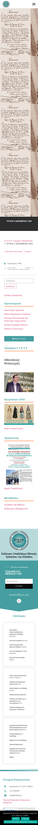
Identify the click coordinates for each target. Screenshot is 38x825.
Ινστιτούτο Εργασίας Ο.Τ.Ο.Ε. (19, 640)
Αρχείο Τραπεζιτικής (13, 488)
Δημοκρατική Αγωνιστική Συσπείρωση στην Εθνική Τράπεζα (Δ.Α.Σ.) (17, 751)
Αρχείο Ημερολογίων (13, 428)
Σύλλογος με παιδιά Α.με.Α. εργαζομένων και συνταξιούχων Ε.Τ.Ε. (18, 701)
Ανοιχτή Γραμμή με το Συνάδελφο (16, 735)
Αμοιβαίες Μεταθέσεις (14, 505)
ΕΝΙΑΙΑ (12, 757)
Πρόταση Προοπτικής (16, 744)
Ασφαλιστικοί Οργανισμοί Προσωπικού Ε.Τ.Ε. (17, 683)
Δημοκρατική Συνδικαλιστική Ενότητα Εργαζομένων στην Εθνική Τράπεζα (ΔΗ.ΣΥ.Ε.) (18, 727)
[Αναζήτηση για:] (19, 281)
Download (27, 251)
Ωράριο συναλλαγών (13, 329)
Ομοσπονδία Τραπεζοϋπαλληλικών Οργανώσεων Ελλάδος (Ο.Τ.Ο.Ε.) (16, 633)
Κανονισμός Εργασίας (14, 310)
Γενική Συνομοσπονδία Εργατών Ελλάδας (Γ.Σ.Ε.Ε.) (18, 646)
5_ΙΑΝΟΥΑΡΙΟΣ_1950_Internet (13, 251)
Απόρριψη (25, 818)
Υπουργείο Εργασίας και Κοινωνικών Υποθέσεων (17, 708)
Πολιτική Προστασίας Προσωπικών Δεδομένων (21, 822)
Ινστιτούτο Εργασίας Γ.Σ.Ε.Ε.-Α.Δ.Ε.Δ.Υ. (18, 652)
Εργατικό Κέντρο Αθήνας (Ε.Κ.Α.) (17, 658)
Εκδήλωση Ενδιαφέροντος (16, 509)
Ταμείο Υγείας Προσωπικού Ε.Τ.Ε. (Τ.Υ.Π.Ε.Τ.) (18, 676)
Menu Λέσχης (20, 339)
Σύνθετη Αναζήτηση (13, 295)
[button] (33, 4)
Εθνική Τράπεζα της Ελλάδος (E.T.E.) (18, 689)
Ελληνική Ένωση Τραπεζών (18, 694)
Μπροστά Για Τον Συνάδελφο (18, 740)
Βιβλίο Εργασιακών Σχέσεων (17, 314)
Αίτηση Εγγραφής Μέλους (16, 325)
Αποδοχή (16, 818)
